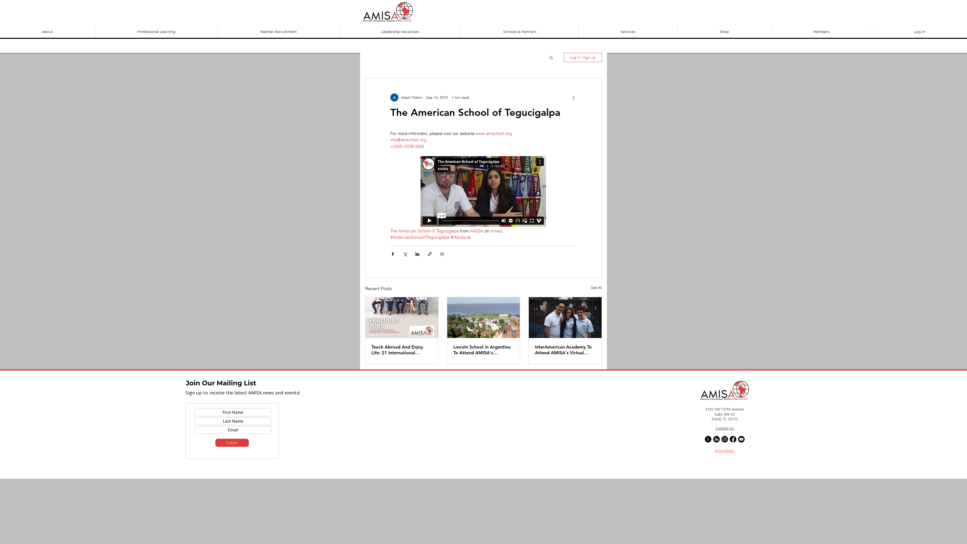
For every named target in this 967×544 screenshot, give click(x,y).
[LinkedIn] (716, 439)
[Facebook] (733, 439)
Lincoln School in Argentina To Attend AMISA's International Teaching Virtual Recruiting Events (482, 350)
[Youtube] (741, 439)
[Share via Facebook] (392, 254)
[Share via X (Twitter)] (405, 254)
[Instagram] (724, 439)
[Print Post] (442, 254)
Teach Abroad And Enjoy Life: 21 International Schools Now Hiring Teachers (397, 350)
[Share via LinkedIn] (417, 254)
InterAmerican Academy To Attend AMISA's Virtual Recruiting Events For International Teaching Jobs (564, 350)
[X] (708, 439)
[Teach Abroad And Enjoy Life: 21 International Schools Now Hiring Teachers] (401, 317)
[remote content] (483, 192)
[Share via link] (429, 254)
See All (596, 287)
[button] (47, 32)
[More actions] (574, 97)
